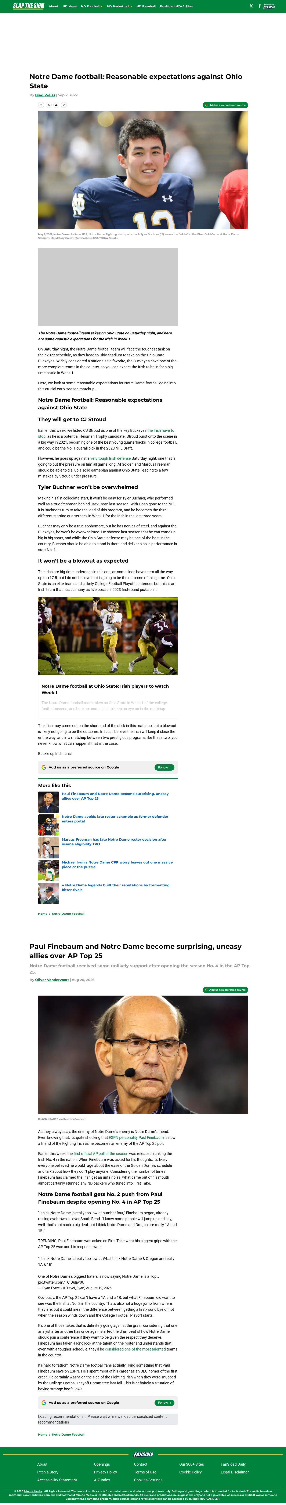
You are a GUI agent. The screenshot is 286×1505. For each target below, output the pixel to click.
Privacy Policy (105, 1472)
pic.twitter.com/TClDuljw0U (61, 1282)
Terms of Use (145, 1472)
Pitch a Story (47, 1472)
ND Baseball (146, 6)
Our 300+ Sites (191, 1464)
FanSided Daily (233, 1464)
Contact (140, 1464)
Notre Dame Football (68, 914)
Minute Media (33, 1491)
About (53, 6)
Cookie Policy (190, 1472)
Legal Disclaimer (235, 1472)
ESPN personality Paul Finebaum (136, 1137)
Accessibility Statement (57, 1480)
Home (42, 914)
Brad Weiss (45, 95)
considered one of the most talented (135, 1349)
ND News (70, 6)
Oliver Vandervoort (52, 980)
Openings (102, 1464)
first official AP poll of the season (101, 1153)
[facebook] (260, 6)
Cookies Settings (148, 1480)
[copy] (64, 105)
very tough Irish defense (110, 458)
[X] (251, 6)
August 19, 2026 (99, 1288)
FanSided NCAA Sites (176, 6)
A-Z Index (102, 1480)
